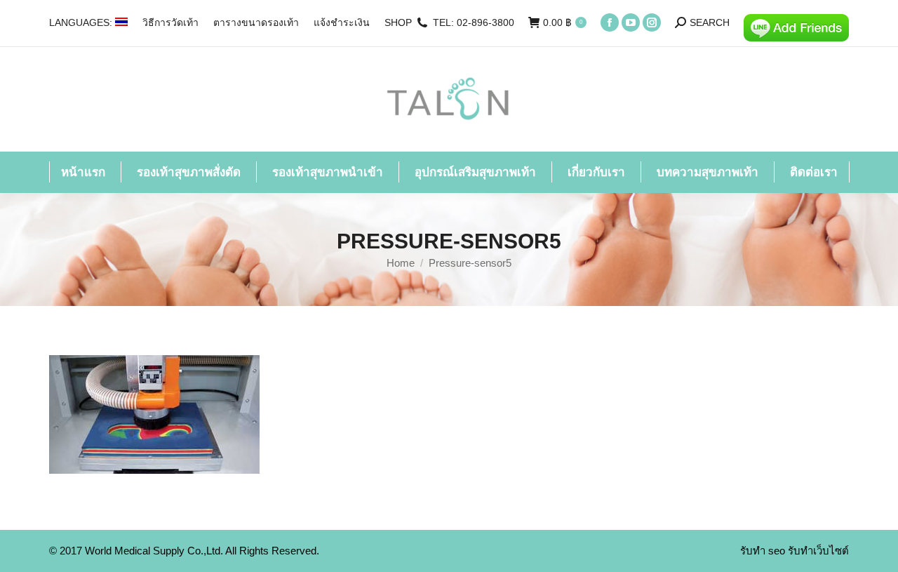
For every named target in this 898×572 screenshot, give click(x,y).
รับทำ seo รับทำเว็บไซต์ (794, 551)
